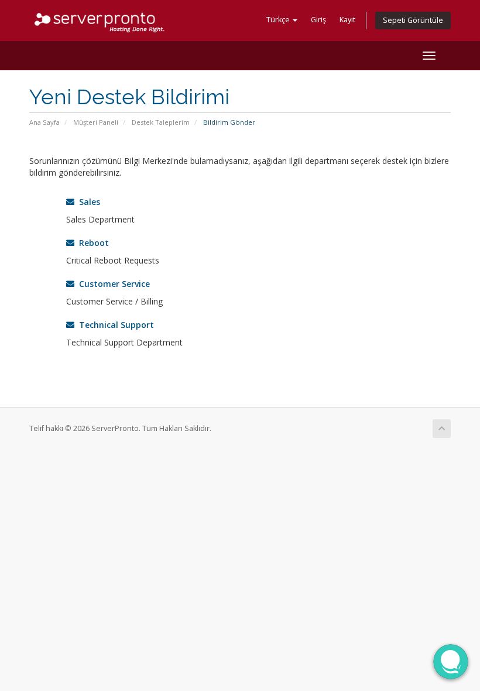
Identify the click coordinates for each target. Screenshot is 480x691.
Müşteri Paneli (95, 122)
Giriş (318, 20)
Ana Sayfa (44, 122)
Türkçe (279, 20)
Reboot (91, 242)
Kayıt (347, 20)
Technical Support (114, 324)
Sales (87, 201)
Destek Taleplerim (161, 122)
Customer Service (112, 283)
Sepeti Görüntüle (413, 20)
